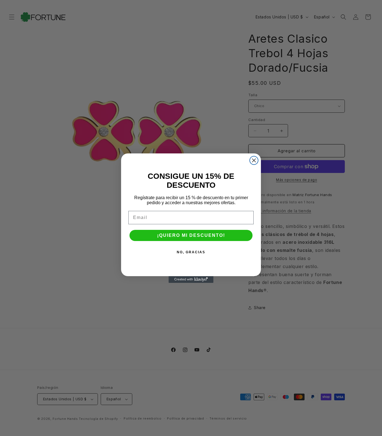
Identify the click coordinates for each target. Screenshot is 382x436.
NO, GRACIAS (191, 252)
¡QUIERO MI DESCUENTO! (191, 235)
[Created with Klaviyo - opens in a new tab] (191, 279)
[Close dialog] (254, 160)
